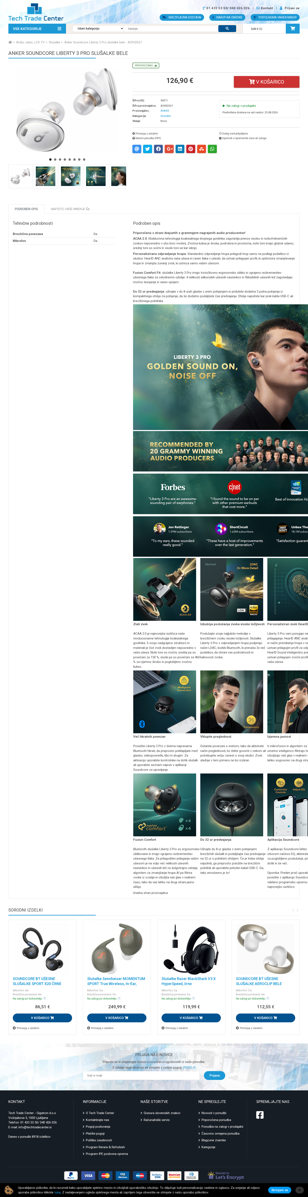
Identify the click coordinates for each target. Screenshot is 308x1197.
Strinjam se (279, 1190)
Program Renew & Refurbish (105, 1147)
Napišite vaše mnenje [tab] (68, 209)
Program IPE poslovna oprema (107, 1154)
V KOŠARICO (40, 1018)
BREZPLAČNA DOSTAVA (184, 17)
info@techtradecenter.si (35, 1127)
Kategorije (208, 1147)
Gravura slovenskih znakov (162, 1113)
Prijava (215, 1075)
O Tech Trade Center (100, 1113)
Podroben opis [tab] (26, 209)
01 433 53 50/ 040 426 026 (38, 1122)
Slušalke (165, 116)
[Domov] (10, 42)
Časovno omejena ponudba (220, 1133)
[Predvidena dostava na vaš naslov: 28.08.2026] (119, 998)
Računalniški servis (157, 1120)
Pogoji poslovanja (98, 1127)
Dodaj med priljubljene (235, 133)
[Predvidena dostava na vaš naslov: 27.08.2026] (44, 998)
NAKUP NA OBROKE (229, 17)
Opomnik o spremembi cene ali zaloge (244, 138)
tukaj (57, 1192)
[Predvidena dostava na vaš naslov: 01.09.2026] (193, 998)
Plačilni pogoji (95, 1133)
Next (135, 128)
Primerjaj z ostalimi (146, 133)
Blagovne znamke (214, 1140)
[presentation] (293, 910)
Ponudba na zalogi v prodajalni (222, 1127)
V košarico (269, 82)
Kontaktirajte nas (97, 1120)
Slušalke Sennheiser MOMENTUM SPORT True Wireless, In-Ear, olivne (116, 983)
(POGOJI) (189, 1067)
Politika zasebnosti (99, 1140)
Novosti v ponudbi (214, 1113)
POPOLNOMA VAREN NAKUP (277, 17)
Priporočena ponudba (216, 1120)
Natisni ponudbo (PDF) (148, 138)
